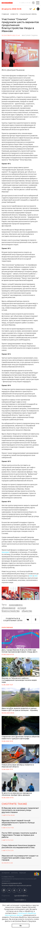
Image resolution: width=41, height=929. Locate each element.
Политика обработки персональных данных (16, 885)
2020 (30, 576)
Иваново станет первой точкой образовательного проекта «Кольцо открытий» (18, 822)
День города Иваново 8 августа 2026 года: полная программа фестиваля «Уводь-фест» (20, 651)
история (21, 607)
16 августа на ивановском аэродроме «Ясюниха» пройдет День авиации (17, 794)
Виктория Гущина (30, 35)
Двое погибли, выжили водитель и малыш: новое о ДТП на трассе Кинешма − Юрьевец (20, 709)
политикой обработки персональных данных (20, 914)
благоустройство (11, 610)
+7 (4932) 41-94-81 (25, 3)
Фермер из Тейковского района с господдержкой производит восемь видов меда (19, 680)
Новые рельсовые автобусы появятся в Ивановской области (18, 766)
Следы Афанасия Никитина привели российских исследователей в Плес (18, 846)
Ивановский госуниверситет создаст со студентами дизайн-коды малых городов (20, 858)
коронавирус (16, 604)
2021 (36, 576)
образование (8, 607)
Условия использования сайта (12, 883)
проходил (5, 552)
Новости (14, 14)
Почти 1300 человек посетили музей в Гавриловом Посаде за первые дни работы (19, 835)
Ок (21, 925)
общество (27, 610)
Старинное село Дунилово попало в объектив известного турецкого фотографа (20, 738)
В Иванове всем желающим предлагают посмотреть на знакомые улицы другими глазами (20, 810)
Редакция (22, 873)
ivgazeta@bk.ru (20, 900)
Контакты (14, 873)
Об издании (6, 873)
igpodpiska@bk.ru (21, 896)
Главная (5, 14)
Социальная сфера (28, 14)
